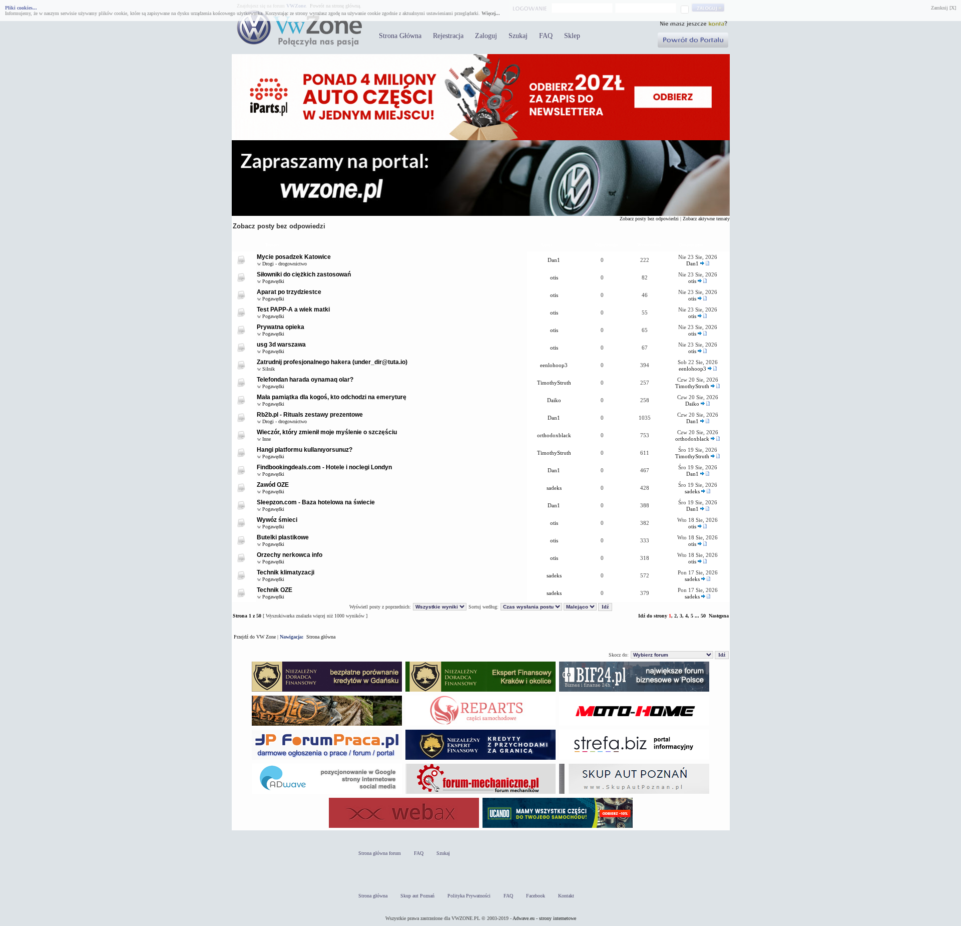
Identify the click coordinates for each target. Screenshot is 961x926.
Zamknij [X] (943, 8)
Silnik (268, 369)
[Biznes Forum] (634, 691)
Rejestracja (448, 36)
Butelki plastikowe (283, 537)
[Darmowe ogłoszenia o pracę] (327, 759)
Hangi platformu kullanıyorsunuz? (304, 449)
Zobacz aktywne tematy (706, 218)
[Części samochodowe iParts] (481, 138)
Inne (266, 439)
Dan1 (554, 260)
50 (703, 616)
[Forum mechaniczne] (480, 793)
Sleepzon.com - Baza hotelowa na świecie (316, 502)
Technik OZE (274, 589)
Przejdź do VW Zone (255, 637)
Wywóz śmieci (277, 519)
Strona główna (320, 637)
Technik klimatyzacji (285, 572)
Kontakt (566, 895)
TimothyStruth (554, 383)
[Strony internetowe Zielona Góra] (327, 793)
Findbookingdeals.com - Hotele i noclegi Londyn (324, 467)
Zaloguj (486, 36)
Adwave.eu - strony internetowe (544, 918)
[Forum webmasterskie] (404, 827)
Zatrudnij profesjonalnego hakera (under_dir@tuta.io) (332, 362)
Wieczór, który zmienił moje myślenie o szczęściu (327, 432)
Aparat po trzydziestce (289, 291)
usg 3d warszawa (281, 344)
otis (554, 277)
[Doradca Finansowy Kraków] (480, 691)
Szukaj (518, 36)
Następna (719, 616)
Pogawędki (273, 281)
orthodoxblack (554, 435)
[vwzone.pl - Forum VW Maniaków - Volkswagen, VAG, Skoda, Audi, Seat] (299, 45)
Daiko (554, 400)
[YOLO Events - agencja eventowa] (327, 725)
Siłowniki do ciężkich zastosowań (304, 274)
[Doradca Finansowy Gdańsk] (327, 691)
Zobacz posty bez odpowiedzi (649, 218)
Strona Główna (400, 36)
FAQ (546, 36)
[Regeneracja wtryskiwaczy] (480, 725)
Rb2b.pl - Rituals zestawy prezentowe (310, 414)
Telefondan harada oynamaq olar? (305, 379)
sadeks (554, 488)
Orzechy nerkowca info (289, 554)
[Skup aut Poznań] (634, 725)
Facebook (535, 895)
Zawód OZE (273, 484)
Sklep (572, 36)
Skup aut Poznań (417, 895)
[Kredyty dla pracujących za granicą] (480, 759)
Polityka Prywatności (469, 895)
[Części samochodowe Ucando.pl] (558, 827)
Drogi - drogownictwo (284, 263)
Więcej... (491, 13)
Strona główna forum (379, 853)
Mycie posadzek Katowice (294, 256)
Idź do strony (652, 616)
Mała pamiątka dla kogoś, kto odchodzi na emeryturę (331, 397)
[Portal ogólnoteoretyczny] (634, 759)
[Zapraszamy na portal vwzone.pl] (481, 214)
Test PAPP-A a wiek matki (293, 309)
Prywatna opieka (280, 327)
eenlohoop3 (554, 365)
